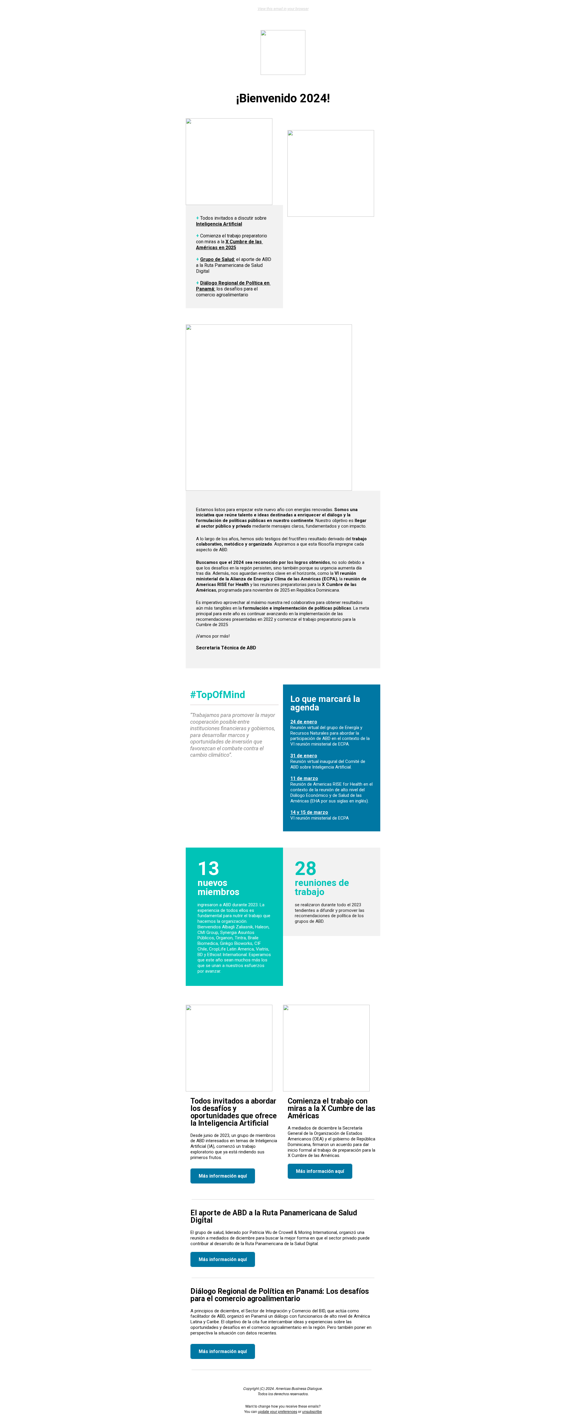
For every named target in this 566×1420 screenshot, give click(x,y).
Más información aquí (223, 1176)
